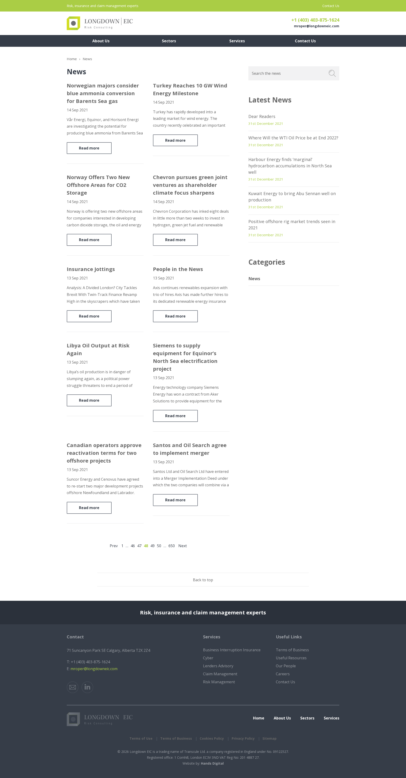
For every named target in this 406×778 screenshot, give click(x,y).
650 (171, 545)
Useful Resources (291, 657)
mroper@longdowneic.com (316, 26)
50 (159, 545)
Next (182, 545)
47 (139, 545)
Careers (283, 673)
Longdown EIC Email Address (72, 687)
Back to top (203, 579)
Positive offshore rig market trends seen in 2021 (291, 225)
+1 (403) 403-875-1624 (315, 20)
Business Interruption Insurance (232, 649)
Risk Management (219, 681)
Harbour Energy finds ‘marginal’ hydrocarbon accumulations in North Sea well (290, 166)
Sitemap (269, 738)
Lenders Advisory (218, 665)
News (254, 278)
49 (152, 545)
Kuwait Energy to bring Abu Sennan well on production (292, 197)
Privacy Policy (243, 738)
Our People (286, 665)
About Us (282, 718)
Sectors (307, 718)
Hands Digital (212, 763)
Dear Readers (261, 116)
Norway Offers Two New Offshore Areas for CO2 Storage (98, 184)
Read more (89, 148)
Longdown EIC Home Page (100, 23)
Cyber (208, 657)
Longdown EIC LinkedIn (87, 687)
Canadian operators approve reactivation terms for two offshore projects (104, 452)
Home (72, 58)
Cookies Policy (212, 738)
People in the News (178, 268)
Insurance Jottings (91, 268)
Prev (114, 545)
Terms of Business (292, 649)
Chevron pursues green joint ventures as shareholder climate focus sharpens (190, 184)
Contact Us (330, 6)
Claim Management (220, 673)
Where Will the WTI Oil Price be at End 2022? (293, 138)
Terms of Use (140, 738)
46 (133, 545)
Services (331, 718)
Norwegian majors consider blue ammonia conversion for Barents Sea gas (103, 93)
